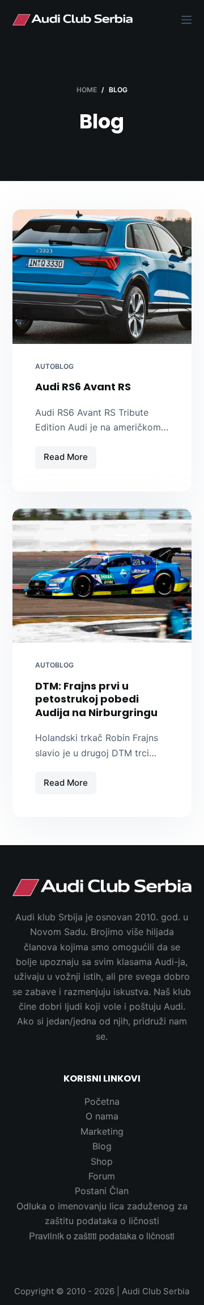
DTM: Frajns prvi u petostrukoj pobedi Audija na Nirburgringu (96, 699)
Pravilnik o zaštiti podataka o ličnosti (102, 1235)
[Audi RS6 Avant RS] (102, 276)
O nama (102, 1116)
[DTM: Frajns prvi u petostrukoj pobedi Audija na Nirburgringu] (102, 576)
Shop (102, 1161)
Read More (67, 459)
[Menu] (186, 20)
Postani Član (102, 1190)
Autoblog (54, 366)
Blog (102, 1146)
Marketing (102, 1131)
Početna (102, 1101)
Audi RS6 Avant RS (83, 387)
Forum (101, 1176)
